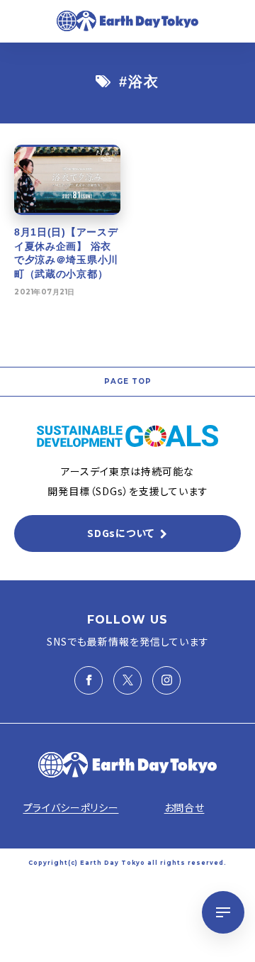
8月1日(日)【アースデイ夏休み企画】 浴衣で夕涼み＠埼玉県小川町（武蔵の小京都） (66, 253)
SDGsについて (120, 533)
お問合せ (184, 807)
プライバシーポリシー (71, 807)
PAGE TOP (128, 381)
